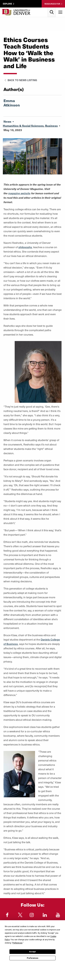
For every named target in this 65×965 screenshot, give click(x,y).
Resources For (52, 4)
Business (51, 126)
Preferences (32, 958)
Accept (32, 952)
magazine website (19, 193)
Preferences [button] (17, 943)
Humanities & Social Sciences (23, 126)
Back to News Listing (22, 80)
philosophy (25, 247)
